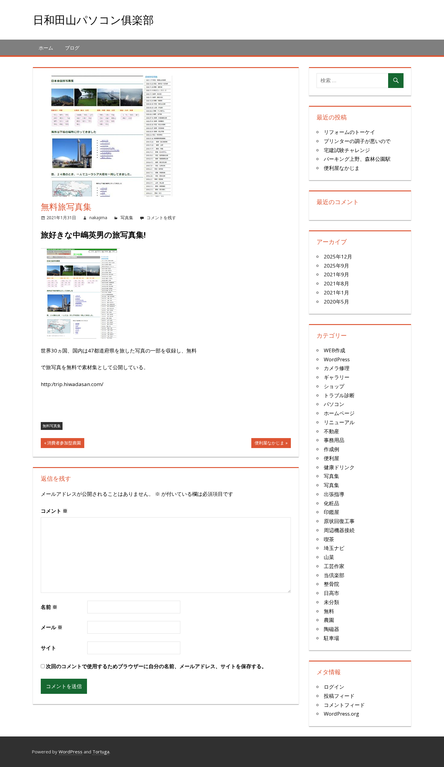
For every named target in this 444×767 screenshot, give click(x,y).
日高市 (331, 593)
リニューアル (339, 422)
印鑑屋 (331, 512)
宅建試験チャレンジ (347, 150)
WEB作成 (334, 350)
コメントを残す (161, 217)
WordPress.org (341, 713)
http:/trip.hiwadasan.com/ (72, 384)
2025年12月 (338, 256)
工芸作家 (334, 566)
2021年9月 (336, 274)
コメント (54, 510)
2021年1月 (336, 292)
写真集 (127, 217)
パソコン (334, 404)
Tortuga (100, 752)
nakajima (98, 217)
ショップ (334, 386)
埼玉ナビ (334, 547)
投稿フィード (339, 695)
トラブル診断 (339, 395)
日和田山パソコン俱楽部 (93, 19)
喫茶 (329, 539)
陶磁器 (331, 629)
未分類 (331, 602)
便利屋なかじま (269, 444)
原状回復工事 (339, 521)
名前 (49, 606)
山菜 (329, 557)
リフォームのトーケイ (349, 131)
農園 (329, 619)
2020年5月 (336, 301)
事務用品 (334, 440)
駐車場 (331, 638)
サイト (48, 647)
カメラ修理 (336, 368)
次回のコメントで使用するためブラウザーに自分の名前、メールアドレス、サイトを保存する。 (156, 666)
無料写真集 (52, 425)
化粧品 (331, 503)
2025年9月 (336, 265)
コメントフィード (344, 704)
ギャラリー (336, 377)
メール (52, 627)
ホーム (46, 47)
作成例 (331, 449)
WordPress (337, 359)
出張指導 (334, 494)
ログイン (334, 686)
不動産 (331, 431)
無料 (329, 611)
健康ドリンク (339, 467)
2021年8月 (336, 283)
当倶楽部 (334, 575)
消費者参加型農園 (64, 444)
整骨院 (331, 583)
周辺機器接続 (339, 530)
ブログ (72, 47)
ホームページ (339, 413)
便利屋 (331, 458)
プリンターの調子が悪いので (357, 141)
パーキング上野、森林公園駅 (357, 158)
